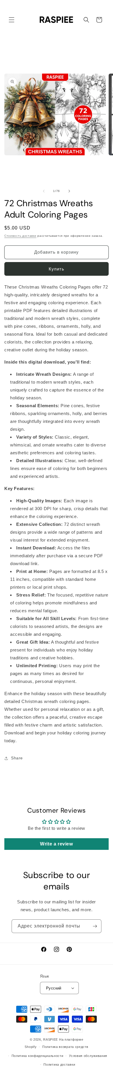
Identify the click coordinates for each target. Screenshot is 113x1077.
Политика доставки (59, 1064)
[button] (11, 19)
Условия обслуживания (88, 1056)
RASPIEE (50, 1039)
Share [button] (17, 758)
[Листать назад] (43, 191)
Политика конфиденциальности (37, 1056)
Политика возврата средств (65, 1046)
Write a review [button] (56, 843)
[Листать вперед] (69, 191)
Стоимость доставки (20, 235)
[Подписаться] (94, 926)
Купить (56, 268)
